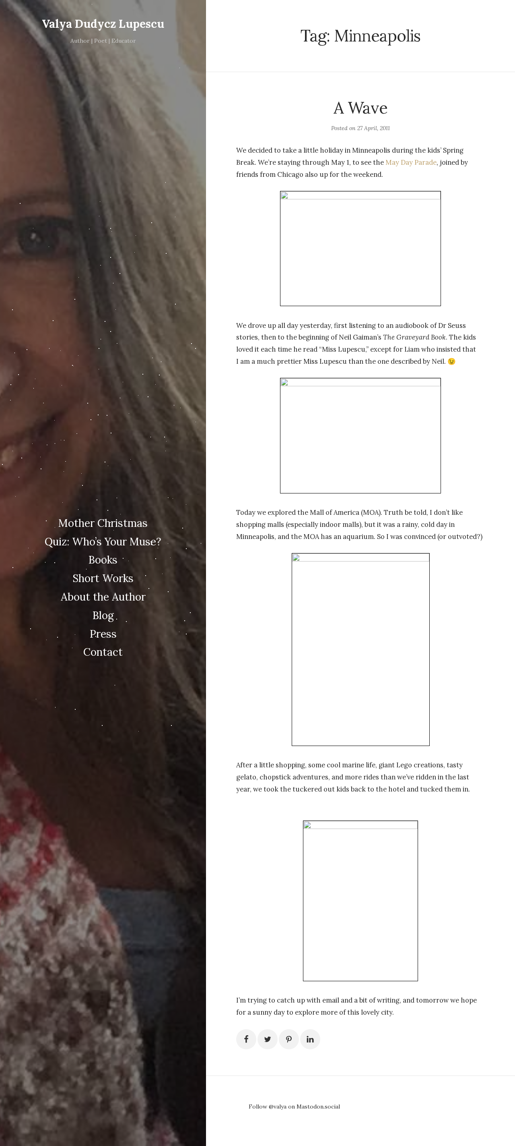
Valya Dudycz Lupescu (103, 24)
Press (103, 633)
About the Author (103, 596)
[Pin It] (289, 1039)
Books (103, 559)
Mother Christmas (103, 523)
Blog (103, 615)
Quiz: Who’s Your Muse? (103, 541)
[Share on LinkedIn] (310, 1039)
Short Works (103, 578)
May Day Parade (411, 162)
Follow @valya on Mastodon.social (294, 1106)
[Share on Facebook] (246, 1039)
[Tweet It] (268, 1039)
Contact (103, 652)
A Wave (361, 107)
